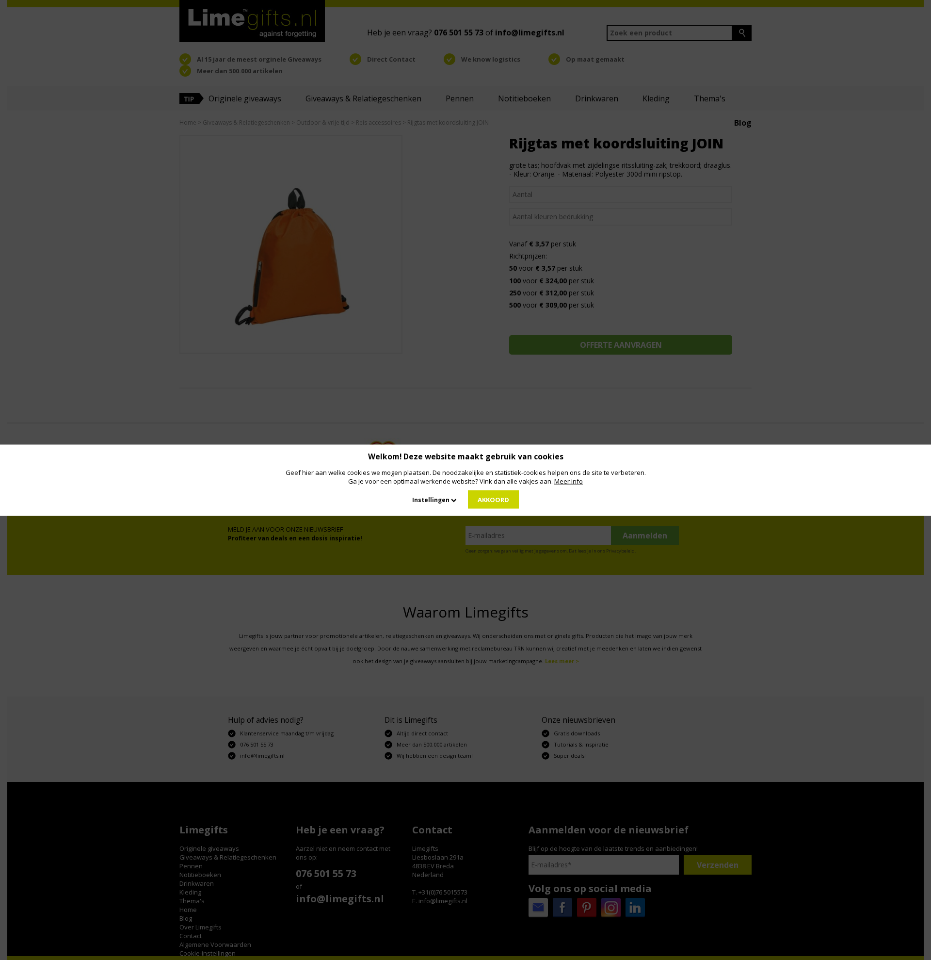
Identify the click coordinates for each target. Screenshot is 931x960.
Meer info (568, 480)
